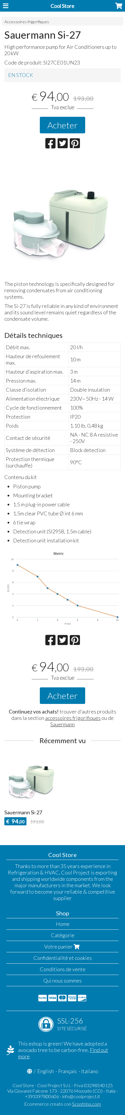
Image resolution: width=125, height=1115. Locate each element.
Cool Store (62, 6)
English (45, 1071)
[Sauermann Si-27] (62, 217)
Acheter (62, 125)
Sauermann (62, 724)
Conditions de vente (62, 969)
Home (62, 924)
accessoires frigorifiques (73, 718)
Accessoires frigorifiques (26, 21)
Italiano (89, 1071)
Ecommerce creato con (62, 1104)
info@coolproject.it (81, 1096)
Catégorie (62, 935)
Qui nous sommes (62, 980)
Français (67, 1071)
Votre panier (59, 946)
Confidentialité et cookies (62, 958)
